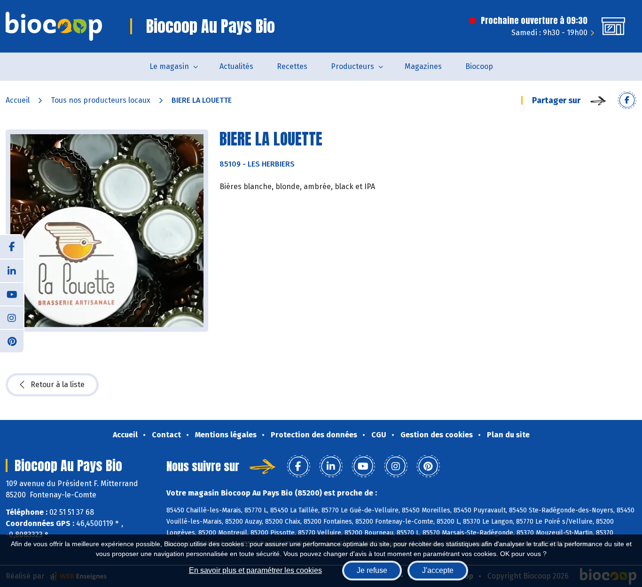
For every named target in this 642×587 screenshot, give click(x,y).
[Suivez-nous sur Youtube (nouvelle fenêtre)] (11, 293)
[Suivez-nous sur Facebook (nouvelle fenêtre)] (11, 247)
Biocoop (479, 66)
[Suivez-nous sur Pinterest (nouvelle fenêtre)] (11, 340)
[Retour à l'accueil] (54, 26)
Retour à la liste (58, 384)
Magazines (423, 66)
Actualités (236, 66)
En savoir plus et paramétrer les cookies (255, 570)
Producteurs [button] (352, 66)
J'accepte (438, 570)
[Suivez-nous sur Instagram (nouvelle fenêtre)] (11, 317)
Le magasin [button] (169, 66)
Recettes (292, 66)
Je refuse (372, 570)
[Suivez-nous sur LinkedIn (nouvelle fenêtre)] (11, 270)
